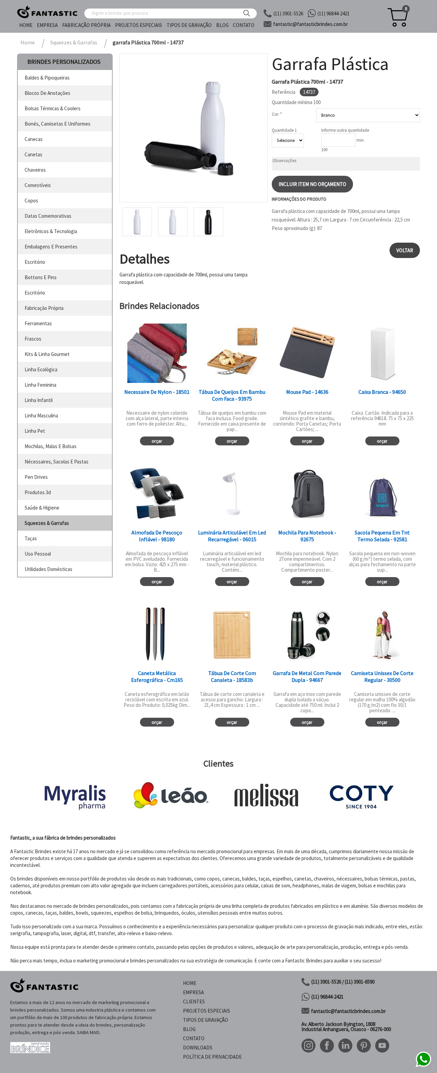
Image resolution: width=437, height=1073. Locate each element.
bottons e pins (41, 277)
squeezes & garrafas (47, 523)
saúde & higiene (42, 507)
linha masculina (41, 415)
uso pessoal (38, 553)
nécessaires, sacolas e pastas (56, 461)
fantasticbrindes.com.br (310, 24)
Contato (243, 25)
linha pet (35, 431)
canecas (34, 139)
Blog (222, 25)
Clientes (194, 1001)
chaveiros (35, 170)
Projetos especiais (138, 25)
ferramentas (38, 323)
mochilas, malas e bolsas (50, 446)
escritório (35, 262)
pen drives (36, 477)
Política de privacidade (212, 1057)
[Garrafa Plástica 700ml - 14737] (193, 128)
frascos (33, 338)
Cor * (277, 114)
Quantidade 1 (284, 130)
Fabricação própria (86, 25)
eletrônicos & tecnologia (51, 231)
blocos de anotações (47, 93)
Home (25, 25)
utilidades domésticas (48, 569)
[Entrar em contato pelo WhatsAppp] (423, 1066)
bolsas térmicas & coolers (53, 108)
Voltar (404, 250)
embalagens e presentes (51, 246)
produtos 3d (38, 492)
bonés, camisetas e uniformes (57, 123)
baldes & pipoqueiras (47, 77)
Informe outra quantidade (345, 130)
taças (31, 538)
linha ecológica (41, 369)
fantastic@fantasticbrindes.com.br (348, 1011)
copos (31, 200)
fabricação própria (44, 308)
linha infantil (39, 400)
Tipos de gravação (189, 25)
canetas (33, 154)
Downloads (197, 1047)
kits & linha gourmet (47, 354)
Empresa (47, 25)
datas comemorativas (48, 216)
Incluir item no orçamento (312, 184)
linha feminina (40, 385)
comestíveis (38, 185)
